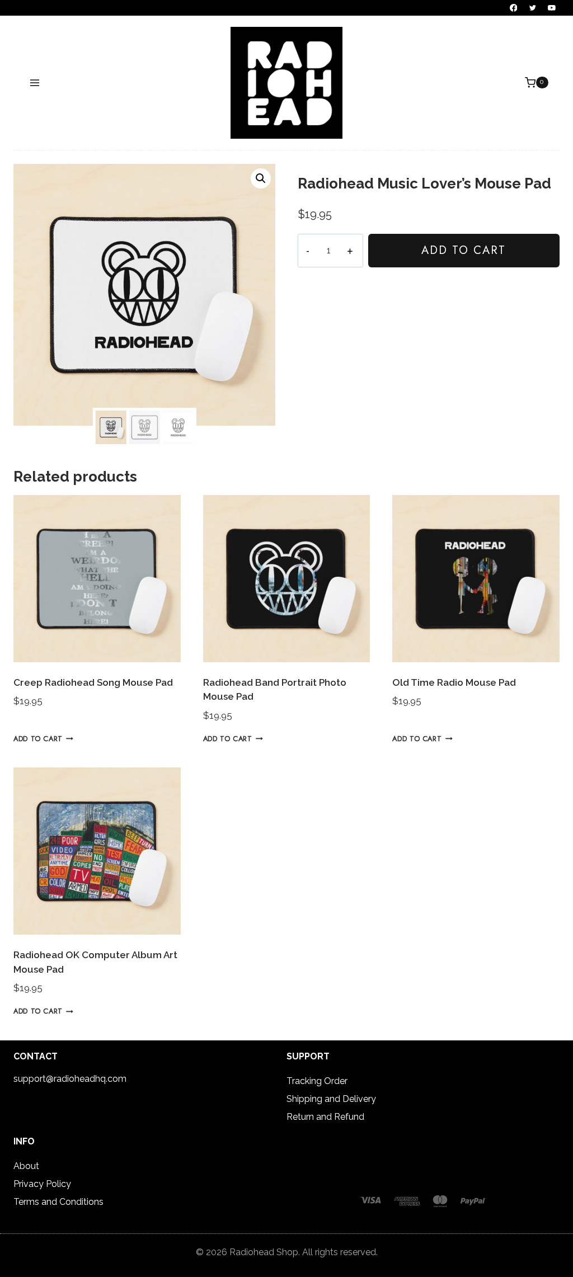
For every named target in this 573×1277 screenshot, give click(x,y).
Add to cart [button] (38, 738)
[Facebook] (514, 8)
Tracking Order (316, 1081)
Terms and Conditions (58, 1201)
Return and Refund (325, 1116)
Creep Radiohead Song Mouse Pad (93, 682)
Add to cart (463, 250)
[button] (261, 178)
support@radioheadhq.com (69, 1078)
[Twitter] (533, 8)
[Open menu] (35, 82)
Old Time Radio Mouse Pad (454, 682)
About (26, 1166)
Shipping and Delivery (331, 1099)
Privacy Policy (42, 1184)
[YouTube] (552, 8)
